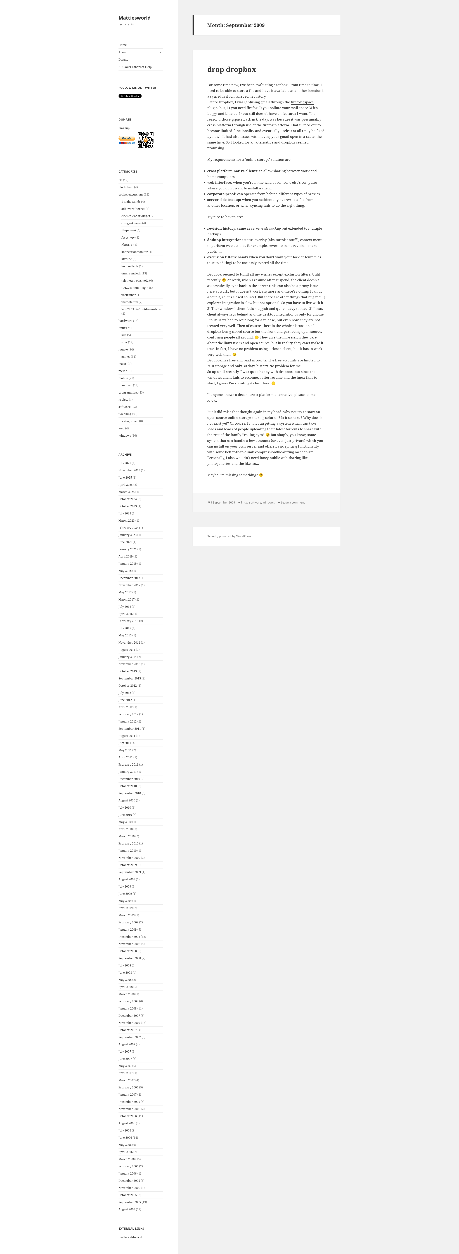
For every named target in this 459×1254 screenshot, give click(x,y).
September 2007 (130, 1037)
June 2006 (125, 1138)
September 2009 (130, 872)
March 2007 (127, 1080)
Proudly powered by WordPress (229, 536)
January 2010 (128, 851)
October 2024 (128, 499)
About (123, 52)
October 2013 (128, 671)
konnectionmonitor (134, 252)
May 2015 (125, 635)
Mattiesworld (135, 17)
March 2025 (127, 492)
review (123, 400)
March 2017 (127, 599)
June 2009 (125, 894)
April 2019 (126, 556)
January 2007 (128, 1095)
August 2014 (127, 650)
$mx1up (124, 128)
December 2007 (129, 1016)
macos (123, 364)
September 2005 (130, 1202)
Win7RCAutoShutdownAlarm (141, 309)
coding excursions (131, 194)
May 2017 (125, 592)
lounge (123, 349)
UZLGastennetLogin (134, 288)
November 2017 (129, 585)
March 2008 (127, 994)
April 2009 (126, 908)
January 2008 (128, 1008)
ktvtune (126, 259)
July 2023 (125, 513)
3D (120, 180)
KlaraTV (127, 245)
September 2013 (130, 678)
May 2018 (125, 571)
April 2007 (126, 1073)
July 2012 (125, 693)
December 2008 (129, 937)
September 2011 (130, 729)
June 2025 (125, 477)
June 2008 (125, 973)
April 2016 (126, 614)
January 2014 (128, 657)
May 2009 (125, 901)
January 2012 (128, 721)
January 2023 (128, 535)
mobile (123, 378)
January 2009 (128, 929)
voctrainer (128, 295)
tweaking (125, 414)
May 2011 (125, 750)
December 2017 (129, 578)
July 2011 (125, 743)
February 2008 (128, 1001)
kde (123, 335)
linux (122, 328)
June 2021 (125, 542)
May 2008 (125, 980)
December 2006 (129, 1102)
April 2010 (126, 829)
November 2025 (129, 470)
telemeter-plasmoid (134, 281)
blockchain (126, 187)
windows (125, 435)
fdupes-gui (128, 230)
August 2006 (127, 1123)
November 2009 (129, 858)
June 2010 (125, 815)
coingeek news (131, 223)
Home (123, 45)
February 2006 (128, 1166)
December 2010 (129, 779)
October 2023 (128, 506)
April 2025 (126, 485)
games (125, 357)
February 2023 (128, 528)
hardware (125, 321)
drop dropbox (231, 69)
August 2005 (127, 1209)
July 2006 (125, 1130)
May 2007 (125, 1066)
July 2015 (125, 628)
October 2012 (128, 686)
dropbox (281, 85)
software (125, 407)
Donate (123, 60)
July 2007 (125, 1051)
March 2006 (127, 1159)
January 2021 (128, 549)
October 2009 (128, 865)
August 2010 (127, 800)
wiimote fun (129, 302)
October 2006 (128, 1116)
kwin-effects (129, 266)
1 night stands (130, 202)
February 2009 (128, 922)
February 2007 (128, 1087)
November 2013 (129, 664)
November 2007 (129, 1023)
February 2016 (128, 621)
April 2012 (126, 707)
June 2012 (125, 700)
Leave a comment (293, 502)
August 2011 (127, 736)
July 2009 (125, 886)
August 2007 (127, 1044)
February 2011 (128, 764)
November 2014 (129, 642)
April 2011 (126, 757)
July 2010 (125, 808)
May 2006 (125, 1145)
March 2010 (127, 836)
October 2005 (128, 1195)
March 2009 (127, 915)
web (121, 428)
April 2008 (126, 987)
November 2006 (129, 1109)
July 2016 (125, 607)
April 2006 (126, 1152)
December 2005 (129, 1181)
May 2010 (125, 822)
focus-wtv (128, 237)
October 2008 (128, 951)
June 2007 (125, 1059)
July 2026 (125, 463)
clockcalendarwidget (135, 216)
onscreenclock (131, 273)
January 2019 (128, 564)
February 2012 (128, 714)
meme (123, 371)
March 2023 (127, 521)
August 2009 (127, 879)
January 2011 (128, 772)
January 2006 (128, 1173)
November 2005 (129, 1188)
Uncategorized (128, 421)
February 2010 (128, 843)
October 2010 (128, 786)
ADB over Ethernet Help (135, 67)
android (126, 385)
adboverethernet (133, 209)
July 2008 (125, 965)
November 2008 (129, 944)
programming (128, 392)
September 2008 (130, 958)
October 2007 (128, 1030)
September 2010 (130, 793)
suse (124, 342)
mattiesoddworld (130, 1237)
